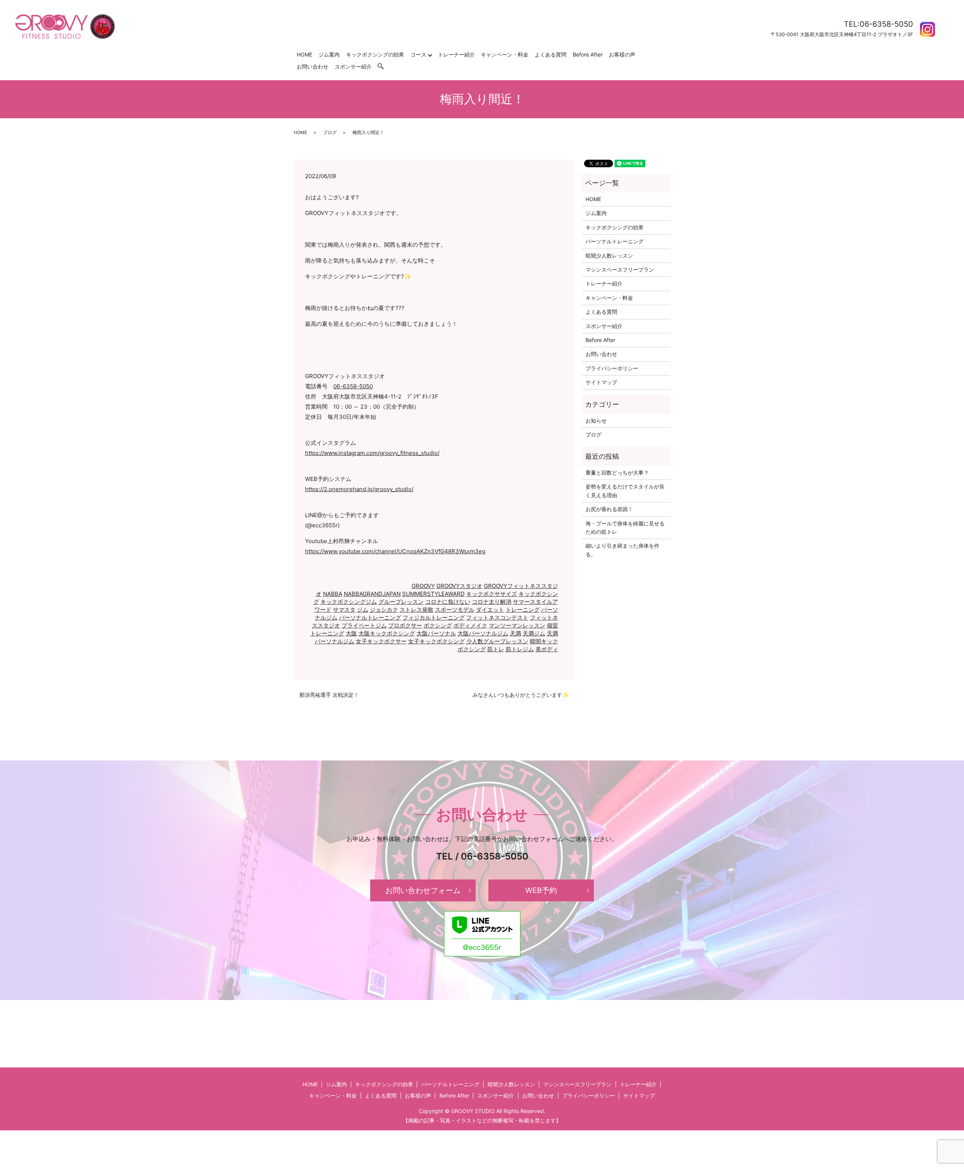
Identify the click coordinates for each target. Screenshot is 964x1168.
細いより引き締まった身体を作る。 (622, 549)
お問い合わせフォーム (423, 890)
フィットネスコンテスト (497, 617)
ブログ (330, 132)
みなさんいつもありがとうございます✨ (521, 695)
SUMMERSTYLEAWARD (433, 593)
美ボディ (546, 649)
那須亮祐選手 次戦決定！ (329, 695)
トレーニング (523, 609)
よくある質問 (550, 54)
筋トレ (495, 649)
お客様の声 (622, 54)
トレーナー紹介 (456, 54)
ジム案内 (329, 54)
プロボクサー (405, 625)
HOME (304, 54)
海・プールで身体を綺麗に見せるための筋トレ (625, 527)
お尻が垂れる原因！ (609, 509)
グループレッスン (401, 601)
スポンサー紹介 (353, 66)
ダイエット (490, 609)
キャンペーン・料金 (504, 54)
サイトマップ (601, 382)
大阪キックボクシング (386, 633)
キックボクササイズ (491, 593)
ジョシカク (384, 609)
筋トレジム (520, 649)
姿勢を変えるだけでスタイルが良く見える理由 (625, 490)
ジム (362, 609)
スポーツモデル (454, 609)
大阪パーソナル (436, 633)
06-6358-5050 (353, 386)
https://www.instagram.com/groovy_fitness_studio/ (372, 453)
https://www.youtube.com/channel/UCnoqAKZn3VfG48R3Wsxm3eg (395, 551)
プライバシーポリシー (612, 368)
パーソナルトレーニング (370, 617)
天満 (515, 633)
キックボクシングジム (348, 601)
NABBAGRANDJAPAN (372, 593)
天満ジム (534, 633)
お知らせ (596, 420)
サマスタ (344, 609)
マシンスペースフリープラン (620, 269)
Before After (587, 54)
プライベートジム (364, 625)
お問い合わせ (312, 66)
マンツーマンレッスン (517, 625)
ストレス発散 (416, 609)
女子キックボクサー (381, 641)
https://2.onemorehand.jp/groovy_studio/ (359, 489)
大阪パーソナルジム (483, 633)
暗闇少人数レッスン (609, 255)
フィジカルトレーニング (434, 617)
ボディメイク (470, 625)
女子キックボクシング (436, 641)
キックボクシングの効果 (375, 54)
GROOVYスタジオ (459, 585)
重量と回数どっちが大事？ (617, 472)
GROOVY (423, 585)
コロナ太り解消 (491, 601)
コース (418, 54)
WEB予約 (541, 890)
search (384, 66)
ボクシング (438, 625)
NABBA (332, 593)
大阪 (351, 633)
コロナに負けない (447, 601)
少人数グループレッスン (497, 641)
